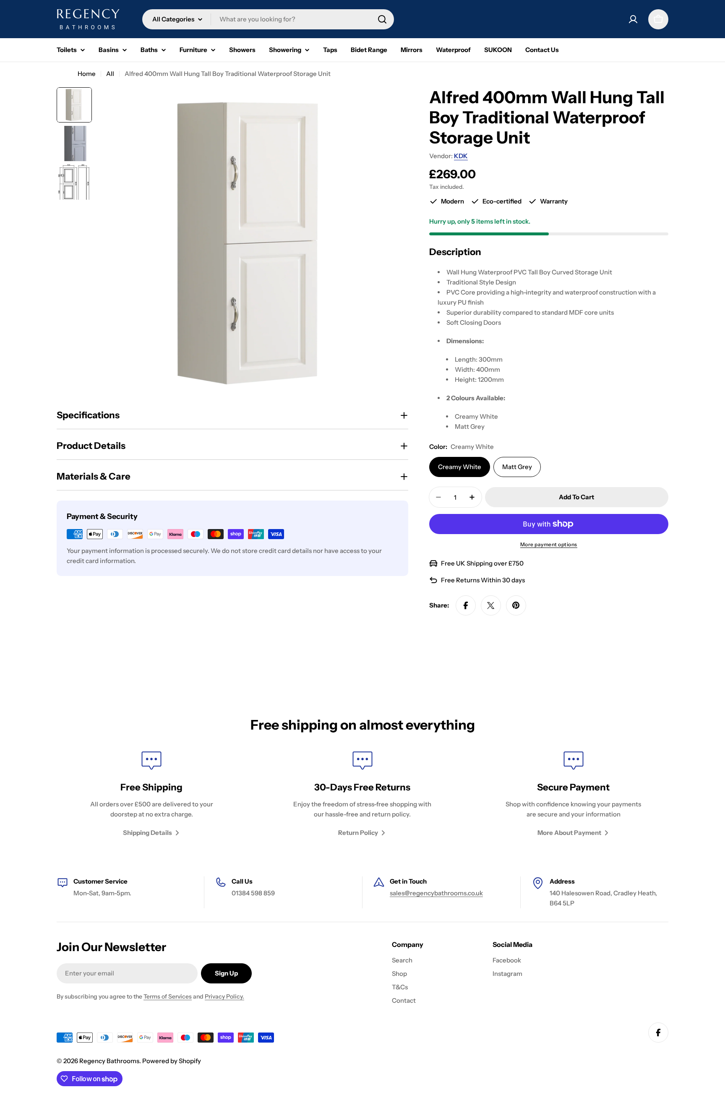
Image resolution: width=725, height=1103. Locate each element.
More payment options (548, 544)
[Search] (382, 19)
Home (87, 74)
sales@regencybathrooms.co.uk (436, 893)
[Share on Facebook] (466, 605)
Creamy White (459, 467)
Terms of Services (167, 996)
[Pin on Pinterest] (516, 605)
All (110, 74)
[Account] (633, 19)
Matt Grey (517, 467)
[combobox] (268, 19)
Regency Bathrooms (109, 1061)
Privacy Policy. (224, 996)
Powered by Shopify (171, 1061)
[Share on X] (491, 605)
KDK (461, 156)
